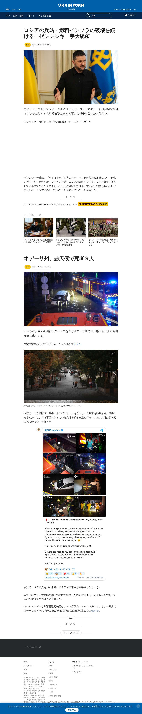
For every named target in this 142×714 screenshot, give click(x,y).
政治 (51, 673)
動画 (25, 674)
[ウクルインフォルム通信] (71, 5)
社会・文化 (53, 685)
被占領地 (52, 670)
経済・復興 (18, 15)
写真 (25, 670)
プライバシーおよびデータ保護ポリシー (87, 706)
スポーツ (31, 15)
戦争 (8, 15)
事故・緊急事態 (55, 696)
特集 (25, 662)
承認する (72, 710)
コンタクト (78, 672)
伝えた (77, 344)
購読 (7, 9)
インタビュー (29, 666)
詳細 (71, 618)
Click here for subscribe (93, 204)
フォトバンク (17, 9)
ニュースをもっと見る (71, 633)
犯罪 (51, 692)
